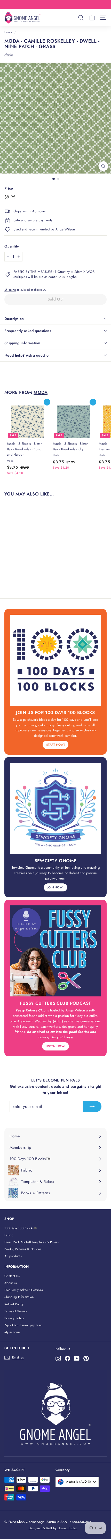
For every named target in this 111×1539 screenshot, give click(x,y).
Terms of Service (15, 1311)
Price (8, 188)
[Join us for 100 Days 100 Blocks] (55, 660)
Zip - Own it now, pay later (23, 1325)
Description (14, 318)
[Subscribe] (92, 1106)
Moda (8, 54)
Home (8, 32)
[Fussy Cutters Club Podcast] (55, 950)
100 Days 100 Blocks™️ (21, 1228)
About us (10, 1283)
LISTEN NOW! (56, 1046)
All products (13, 1256)
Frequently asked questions (27, 330)
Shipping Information (19, 1297)
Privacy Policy (14, 1318)
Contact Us (12, 1276)
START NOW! (55, 744)
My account (12, 1332)
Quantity (11, 246)
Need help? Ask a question (27, 355)
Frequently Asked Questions (23, 1290)
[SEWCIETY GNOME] (55, 808)
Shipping (10, 290)
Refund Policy (13, 1304)
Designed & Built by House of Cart (53, 1528)
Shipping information (22, 343)
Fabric (8, 1235)
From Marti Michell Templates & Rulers (31, 1242)
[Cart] (92, 17)
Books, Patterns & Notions (22, 1249)
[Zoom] (103, 166)
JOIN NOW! (55, 887)
